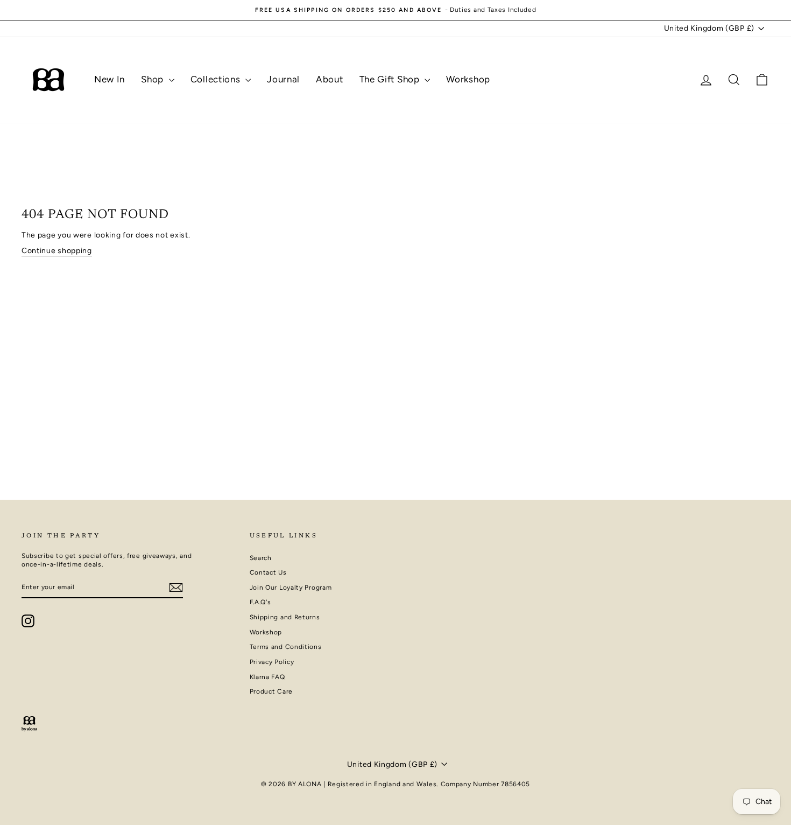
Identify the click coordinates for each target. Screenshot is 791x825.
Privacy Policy (272, 662)
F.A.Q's (260, 602)
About (329, 79)
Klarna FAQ (267, 677)
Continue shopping (57, 250)
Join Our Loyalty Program (291, 587)
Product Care (271, 691)
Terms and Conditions (286, 647)
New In (109, 79)
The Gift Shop (390, 79)
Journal (283, 79)
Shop (153, 79)
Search (261, 558)
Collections (216, 79)
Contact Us (268, 572)
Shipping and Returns (285, 617)
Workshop (468, 79)
